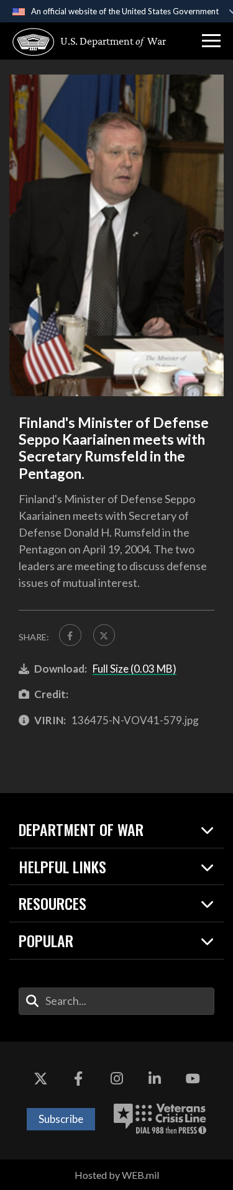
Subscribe (61, 1118)
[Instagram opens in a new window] (116, 1078)
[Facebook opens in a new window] (78, 1078)
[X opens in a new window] (40, 1078)
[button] (211, 41)
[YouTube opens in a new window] (192, 1078)
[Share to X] (104, 635)
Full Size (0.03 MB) (134, 668)
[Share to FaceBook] (70, 635)
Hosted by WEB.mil (117, 1175)
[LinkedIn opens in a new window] (154, 1078)
